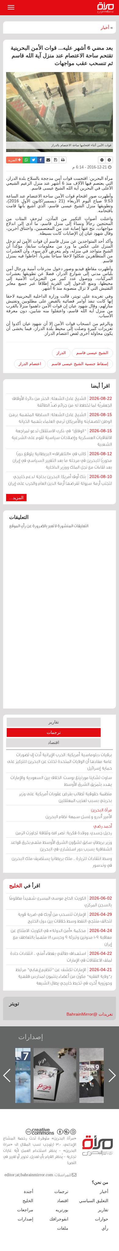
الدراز (61, 352)
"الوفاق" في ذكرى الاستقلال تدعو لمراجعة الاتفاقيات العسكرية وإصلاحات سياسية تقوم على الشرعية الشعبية (61, 437)
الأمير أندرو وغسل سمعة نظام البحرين (78, 813)
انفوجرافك (58, 1219)
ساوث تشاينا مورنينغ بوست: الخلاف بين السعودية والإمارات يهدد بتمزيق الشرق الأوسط (61, 780)
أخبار (105, 27)
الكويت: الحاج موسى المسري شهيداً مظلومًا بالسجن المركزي (60, 901)
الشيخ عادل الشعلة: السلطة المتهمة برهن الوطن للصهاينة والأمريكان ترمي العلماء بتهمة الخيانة (60, 417)
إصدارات (30, 1037)
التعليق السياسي (93, 1200)
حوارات (101, 1219)
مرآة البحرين (107, 7)
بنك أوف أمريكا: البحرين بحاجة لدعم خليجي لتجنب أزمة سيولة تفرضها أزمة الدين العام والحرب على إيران (60, 479)
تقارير (54, 722)
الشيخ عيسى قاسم (92, 352)
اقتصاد (53, 742)
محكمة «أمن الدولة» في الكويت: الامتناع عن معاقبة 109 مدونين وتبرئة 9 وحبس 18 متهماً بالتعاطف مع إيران (61, 937)
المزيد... (16, 497)
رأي (105, 1228)
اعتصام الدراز (30, 363)
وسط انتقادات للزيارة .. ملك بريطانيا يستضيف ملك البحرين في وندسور (62, 861)
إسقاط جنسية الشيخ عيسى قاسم (80, 363)
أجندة (28, 1191)
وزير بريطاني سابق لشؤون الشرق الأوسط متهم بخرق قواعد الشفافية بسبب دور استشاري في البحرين (61, 845)
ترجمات (54, 732)
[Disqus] (59, 621)
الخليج (15, 886)
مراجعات (25, 1209)
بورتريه (62, 1209)
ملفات (62, 1228)
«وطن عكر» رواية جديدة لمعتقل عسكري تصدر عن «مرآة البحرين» (55, 1065)
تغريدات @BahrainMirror (90, 1014)
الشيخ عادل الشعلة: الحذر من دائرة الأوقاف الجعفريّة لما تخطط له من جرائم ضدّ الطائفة (62, 401)
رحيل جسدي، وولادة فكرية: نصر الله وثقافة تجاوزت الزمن (64, 829)
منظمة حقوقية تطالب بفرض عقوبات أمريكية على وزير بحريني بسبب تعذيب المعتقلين (65, 796)
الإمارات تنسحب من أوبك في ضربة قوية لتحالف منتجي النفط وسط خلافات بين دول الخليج (65, 917)
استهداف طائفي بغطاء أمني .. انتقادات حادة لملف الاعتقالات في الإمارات (61, 956)
